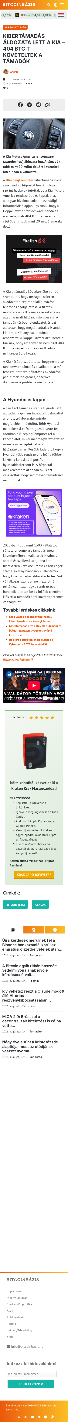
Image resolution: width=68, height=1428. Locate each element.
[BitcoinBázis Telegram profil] (45, 1417)
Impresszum (14, 1291)
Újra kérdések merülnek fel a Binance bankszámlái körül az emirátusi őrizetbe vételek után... (32, 945)
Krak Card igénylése (34, 875)
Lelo (32, 1006)
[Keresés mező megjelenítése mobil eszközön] (49, 5)
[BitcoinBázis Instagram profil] (25, 1417)
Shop (10, 1337)
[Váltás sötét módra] (55, 5)
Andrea (14, 71)
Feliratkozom (31, 1384)
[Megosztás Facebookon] (20, 105)
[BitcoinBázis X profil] (18, 1417)
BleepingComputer (19, 180)
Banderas (35, 955)
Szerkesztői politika (19, 1304)
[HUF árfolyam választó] (61, 15)
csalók (40, 905)
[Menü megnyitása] (62, 5)
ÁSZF (10, 1311)
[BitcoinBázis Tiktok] (52, 1417)
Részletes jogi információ (18, 659)
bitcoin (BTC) (15, 905)
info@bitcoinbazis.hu (27, 1346)
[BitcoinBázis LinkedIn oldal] (39, 1417)
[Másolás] (48, 105)
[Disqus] (34, 1114)
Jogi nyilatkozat (17, 1298)
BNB (31, 15)
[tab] (12, 930)
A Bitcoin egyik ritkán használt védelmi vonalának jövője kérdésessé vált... (29, 970)
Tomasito (35, 1031)
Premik (34, 980)
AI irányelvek (15, 1317)
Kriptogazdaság (15, 27)
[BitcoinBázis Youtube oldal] (32, 1417)
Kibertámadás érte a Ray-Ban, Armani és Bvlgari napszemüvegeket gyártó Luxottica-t (35, 630)
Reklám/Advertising (19, 1330)
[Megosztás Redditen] (39, 105)
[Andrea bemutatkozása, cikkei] (6, 72)
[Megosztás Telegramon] (29, 105)
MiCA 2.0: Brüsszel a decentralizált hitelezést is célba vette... (31, 1021)
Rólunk (11, 1324)
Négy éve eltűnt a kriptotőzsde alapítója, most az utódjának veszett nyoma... (30, 1046)
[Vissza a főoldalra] (19, 4)
